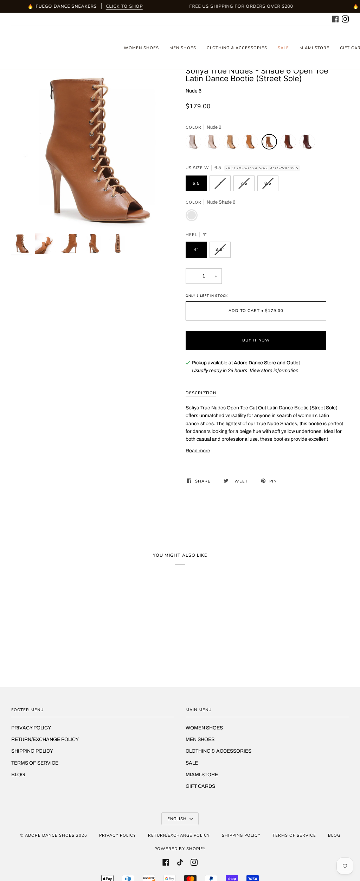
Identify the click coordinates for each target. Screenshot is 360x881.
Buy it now (256, 340)
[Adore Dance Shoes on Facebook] (335, 18)
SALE (192, 763)
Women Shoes (204, 727)
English (177, 819)
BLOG (18, 774)
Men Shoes (200, 739)
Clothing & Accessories (218, 751)
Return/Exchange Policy (45, 739)
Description (201, 393)
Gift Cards (200, 786)
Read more (198, 450)
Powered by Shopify (180, 848)
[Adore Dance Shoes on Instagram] (345, 18)
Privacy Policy (31, 727)
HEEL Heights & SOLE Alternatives (262, 168)
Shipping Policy (32, 751)
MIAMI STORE (202, 774)
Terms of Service (34, 763)
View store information (274, 370)
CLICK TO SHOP (124, 6)
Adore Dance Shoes (50, 835)
